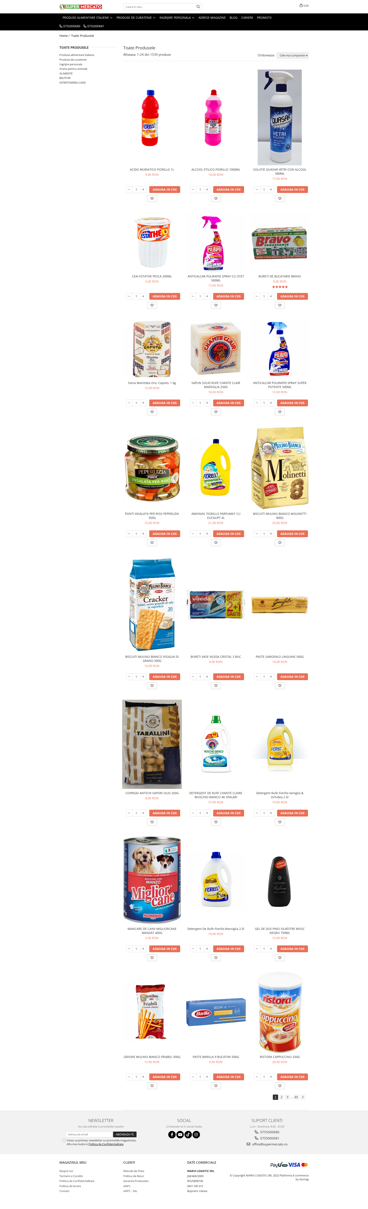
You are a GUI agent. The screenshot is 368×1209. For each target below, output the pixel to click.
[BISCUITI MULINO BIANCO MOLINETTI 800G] (280, 468)
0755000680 (269, 1132)
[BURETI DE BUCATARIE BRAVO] (280, 242)
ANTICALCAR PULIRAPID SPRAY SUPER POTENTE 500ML (279, 385)
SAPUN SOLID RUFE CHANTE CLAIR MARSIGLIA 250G (215, 385)
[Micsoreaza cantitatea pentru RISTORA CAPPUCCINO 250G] (257, 1076)
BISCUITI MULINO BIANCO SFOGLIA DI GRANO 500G (152, 659)
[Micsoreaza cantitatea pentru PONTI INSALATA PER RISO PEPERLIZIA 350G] (129, 533)
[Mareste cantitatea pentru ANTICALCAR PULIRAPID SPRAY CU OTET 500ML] (207, 296)
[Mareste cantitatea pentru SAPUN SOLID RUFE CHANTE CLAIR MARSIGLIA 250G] (207, 403)
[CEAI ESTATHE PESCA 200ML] (152, 242)
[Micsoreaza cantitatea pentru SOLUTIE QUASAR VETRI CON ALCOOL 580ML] (257, 189)
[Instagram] (196, 1134)
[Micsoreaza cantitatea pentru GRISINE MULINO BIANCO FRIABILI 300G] (129, 1076)
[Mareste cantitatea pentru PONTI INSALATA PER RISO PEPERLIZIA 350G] (143, 533)
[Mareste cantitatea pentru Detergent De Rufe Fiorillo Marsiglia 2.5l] (207, 948)
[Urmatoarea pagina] (302, 1097)
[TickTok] (188, 1134)
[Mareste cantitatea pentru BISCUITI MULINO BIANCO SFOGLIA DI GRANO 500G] (143, 676)
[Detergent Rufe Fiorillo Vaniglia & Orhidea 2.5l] (280, 744)
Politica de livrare (70, 1186)
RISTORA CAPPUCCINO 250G (280, 1057)
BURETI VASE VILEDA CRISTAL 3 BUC (216, 657)
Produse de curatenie (72, 59)
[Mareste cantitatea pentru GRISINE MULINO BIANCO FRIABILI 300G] (143, 1076)
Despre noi (66, 1171)
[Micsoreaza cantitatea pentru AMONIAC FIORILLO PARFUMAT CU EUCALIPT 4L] (193, 533)
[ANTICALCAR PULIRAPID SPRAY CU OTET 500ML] (216, 242)
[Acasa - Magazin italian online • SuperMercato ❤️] (80, 7)
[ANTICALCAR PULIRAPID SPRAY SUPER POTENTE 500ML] (280, 349)
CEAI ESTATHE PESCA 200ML (152, 276)
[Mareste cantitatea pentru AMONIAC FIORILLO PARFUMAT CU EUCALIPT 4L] (207, 533)
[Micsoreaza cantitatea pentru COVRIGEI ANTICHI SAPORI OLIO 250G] (129, 813)
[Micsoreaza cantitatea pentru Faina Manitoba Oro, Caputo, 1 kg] (129, 403)
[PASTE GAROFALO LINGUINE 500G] (280, 604)
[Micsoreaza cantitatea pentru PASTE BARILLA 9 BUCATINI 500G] (193, 1076)
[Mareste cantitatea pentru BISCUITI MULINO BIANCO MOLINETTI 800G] (271, 533)
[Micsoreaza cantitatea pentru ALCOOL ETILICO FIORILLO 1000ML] (193, 189)
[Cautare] (198, 6)
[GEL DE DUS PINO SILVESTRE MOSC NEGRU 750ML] (280, 880)
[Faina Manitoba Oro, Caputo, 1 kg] (152, 349)
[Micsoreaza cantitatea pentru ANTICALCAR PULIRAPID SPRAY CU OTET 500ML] (193, 296)
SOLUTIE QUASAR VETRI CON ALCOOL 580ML (279, 171)
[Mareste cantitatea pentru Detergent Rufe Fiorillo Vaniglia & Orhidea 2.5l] (271, 813)
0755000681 (269, 1138)
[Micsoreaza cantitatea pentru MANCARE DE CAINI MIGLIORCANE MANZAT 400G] (129, 948)
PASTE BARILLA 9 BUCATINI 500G (216, 1057)
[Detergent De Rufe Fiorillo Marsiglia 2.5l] (216, 880)
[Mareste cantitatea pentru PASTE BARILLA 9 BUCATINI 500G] (207, 1076)
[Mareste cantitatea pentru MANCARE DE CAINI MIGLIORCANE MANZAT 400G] (143, 948)
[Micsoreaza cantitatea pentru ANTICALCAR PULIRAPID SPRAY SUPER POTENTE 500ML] (257, 403)
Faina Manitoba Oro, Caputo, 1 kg (152, 383)
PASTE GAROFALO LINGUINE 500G (280, 657)
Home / (64, 36)
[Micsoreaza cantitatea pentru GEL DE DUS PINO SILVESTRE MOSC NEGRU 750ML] (257, 948)
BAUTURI (65, 78)
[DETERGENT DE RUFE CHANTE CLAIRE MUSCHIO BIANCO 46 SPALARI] (216, 744)
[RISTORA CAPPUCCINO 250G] (280, 1012)
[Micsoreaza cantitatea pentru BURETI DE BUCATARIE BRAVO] (257, 296)
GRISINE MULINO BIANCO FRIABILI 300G (152, 1057)
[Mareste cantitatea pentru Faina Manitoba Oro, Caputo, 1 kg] (143, 403)
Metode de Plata (133, 1171)
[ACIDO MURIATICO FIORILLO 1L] (152, 117)
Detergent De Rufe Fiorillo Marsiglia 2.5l (215, 929)
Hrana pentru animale (73, 69)
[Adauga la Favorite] (152, 198)
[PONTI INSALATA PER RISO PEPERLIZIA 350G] (152, 468)
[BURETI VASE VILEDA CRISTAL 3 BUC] (216, 605)
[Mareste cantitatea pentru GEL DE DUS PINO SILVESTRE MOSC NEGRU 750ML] (271, 948)
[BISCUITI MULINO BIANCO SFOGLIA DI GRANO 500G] (152, 604)
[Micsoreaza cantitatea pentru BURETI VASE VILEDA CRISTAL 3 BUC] (193, 676)
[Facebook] (172, 1134)
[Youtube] (180, 1134)
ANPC (127, 1186)
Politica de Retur (133, 1176)
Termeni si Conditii (71, 1176)
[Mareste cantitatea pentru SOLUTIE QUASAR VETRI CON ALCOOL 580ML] (271, 189)
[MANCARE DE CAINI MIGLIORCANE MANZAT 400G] (152, 880)
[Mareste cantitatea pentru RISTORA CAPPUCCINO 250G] (271, 1076)
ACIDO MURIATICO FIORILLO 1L (152, 169)
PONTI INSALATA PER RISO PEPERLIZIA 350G (152, 516)
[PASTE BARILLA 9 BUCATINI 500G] (216, 1012)
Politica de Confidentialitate (106, 1144)
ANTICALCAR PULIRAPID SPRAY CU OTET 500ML (216, 278)
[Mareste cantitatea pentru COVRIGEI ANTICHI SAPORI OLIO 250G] (143, 813)
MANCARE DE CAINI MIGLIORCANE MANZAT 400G (152, 931)
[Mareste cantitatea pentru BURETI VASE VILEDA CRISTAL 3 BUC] (207, 676)
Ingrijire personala (70, 64)
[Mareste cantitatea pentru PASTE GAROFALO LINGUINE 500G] (271, 676)
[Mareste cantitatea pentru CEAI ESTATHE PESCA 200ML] (143, 296)
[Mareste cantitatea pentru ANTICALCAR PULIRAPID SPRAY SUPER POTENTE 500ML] (271, 403)
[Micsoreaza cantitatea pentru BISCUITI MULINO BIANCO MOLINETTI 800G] (257, 533)
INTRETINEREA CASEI (72, 82)
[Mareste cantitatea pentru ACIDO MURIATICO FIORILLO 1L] (143, 189)
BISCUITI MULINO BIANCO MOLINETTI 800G (279, 516)
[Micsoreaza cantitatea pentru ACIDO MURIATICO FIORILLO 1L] (129, 189)
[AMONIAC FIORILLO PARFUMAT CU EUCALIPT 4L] (216, 468)
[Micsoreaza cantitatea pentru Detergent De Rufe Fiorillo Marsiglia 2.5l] (193, 948)
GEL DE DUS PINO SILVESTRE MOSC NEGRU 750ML (280, 931)
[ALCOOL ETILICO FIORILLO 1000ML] (216, 117)
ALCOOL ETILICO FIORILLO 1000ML (215, 169)
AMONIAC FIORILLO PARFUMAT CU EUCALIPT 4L (215, 516)
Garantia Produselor (136, 1181)
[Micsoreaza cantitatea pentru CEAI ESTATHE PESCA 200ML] (129, 296)
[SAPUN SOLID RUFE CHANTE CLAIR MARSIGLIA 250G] (216, 349)
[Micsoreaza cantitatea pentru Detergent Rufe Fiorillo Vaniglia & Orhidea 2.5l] (257, 813)
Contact (64, 1191)
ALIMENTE (66, 73)
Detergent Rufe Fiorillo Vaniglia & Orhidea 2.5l (279, 795)
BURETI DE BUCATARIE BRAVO (280, 276)
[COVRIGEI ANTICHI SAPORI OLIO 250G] (152, 744)
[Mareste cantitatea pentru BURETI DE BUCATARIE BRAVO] (271, 296)
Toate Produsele (82, 36)
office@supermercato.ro (269, 1144)
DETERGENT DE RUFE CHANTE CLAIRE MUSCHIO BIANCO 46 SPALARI (215, 795)
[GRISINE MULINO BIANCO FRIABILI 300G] (152, 1012)
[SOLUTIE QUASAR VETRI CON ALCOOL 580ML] (280, 117)
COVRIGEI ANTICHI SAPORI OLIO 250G (152, 793)
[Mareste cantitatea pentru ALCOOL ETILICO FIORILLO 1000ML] (207, 189)
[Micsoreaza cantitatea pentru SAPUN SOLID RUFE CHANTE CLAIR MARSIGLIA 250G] (193, 403)
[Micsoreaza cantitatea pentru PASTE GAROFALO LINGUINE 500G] (257, 676)
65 (296, 1097)
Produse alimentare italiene (76, 55)
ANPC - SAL (130, 1191)
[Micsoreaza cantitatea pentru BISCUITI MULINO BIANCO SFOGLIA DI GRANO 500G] (129, 676)
